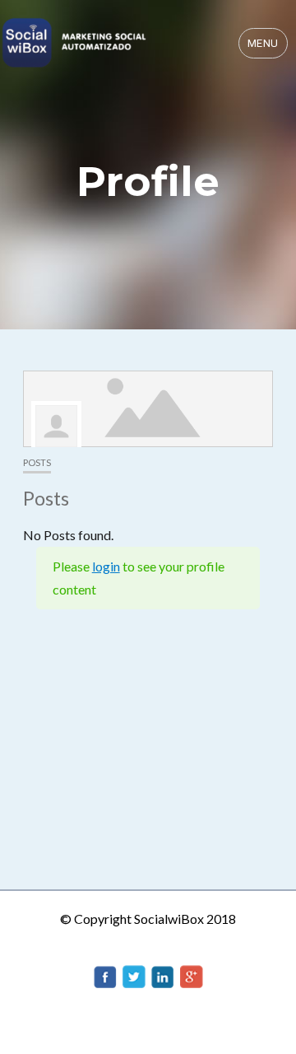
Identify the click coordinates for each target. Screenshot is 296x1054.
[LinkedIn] (163, 974)
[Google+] (191, 974)
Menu (263, 43)
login (106, 566)
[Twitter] (134, 974)
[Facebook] (105, 974)
